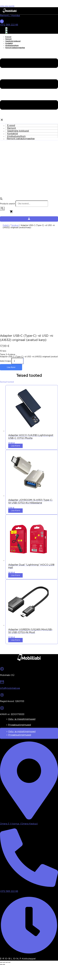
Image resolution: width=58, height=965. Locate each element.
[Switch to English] (9, 28)
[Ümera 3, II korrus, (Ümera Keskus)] (29, 818)
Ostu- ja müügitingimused (21, 719)
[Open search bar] (1, 199)
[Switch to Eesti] (8, 30)
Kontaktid (9, 43)
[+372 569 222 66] (2, 22)
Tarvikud (15, 225)
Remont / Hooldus (10, 16)
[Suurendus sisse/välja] (1, 962)
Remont (8, 39)
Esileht (6, 225)
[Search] (2, 208)
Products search (7, 204)
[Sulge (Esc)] (9, 962)
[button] (29, 86)
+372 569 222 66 (9, 25)
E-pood (8, 37)
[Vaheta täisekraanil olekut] (4, 962)
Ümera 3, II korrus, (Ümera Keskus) (19, 824)
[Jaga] (6, 962)
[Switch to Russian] (10, 32)
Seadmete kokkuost (13, 41)
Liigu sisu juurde (7, 6)
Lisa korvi (11, 367)
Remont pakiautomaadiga (15, 47)
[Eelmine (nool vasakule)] (1, 964)
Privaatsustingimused (19, 725)
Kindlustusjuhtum (12, 45)
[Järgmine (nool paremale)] (4, 964)
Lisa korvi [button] (15, 446)
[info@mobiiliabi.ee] (2, 682)
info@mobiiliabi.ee (10, 688)
